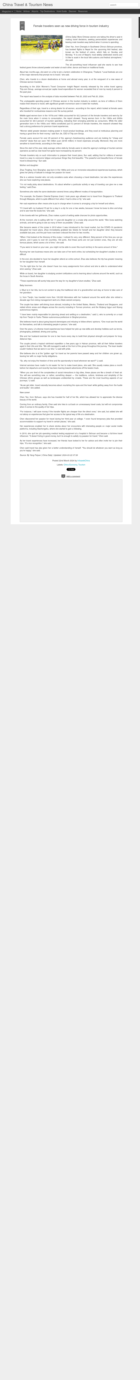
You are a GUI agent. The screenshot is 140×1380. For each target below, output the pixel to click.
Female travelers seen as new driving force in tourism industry (71, 26)
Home (18, 11)
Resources (83, 11)
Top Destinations (47, 11)
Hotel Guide (62, 11)
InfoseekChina (83, 460)
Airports (35, 11)
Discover (72, 11)
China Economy (70, 464)
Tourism (81, 464)
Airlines (26, 11)
